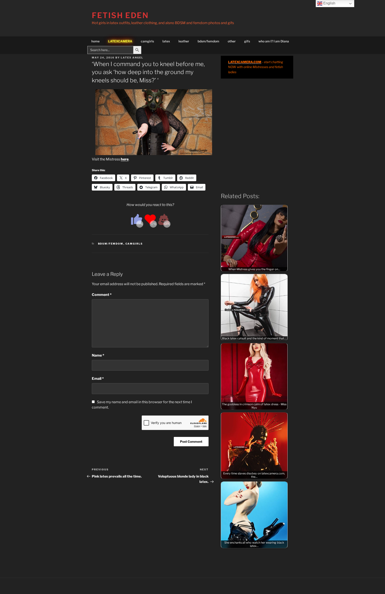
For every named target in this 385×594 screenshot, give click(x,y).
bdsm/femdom (208, 41)
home (95, 41)
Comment (102, 295)
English (328, 3)
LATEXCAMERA (120, 41)
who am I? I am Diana (273, 41)
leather (183, 41)
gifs (247, 41)
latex (166, 41)
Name (98, 355)
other (232, 41)
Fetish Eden (120, 15)
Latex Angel (132, 57)
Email (98, 378)
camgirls (147, 41)
